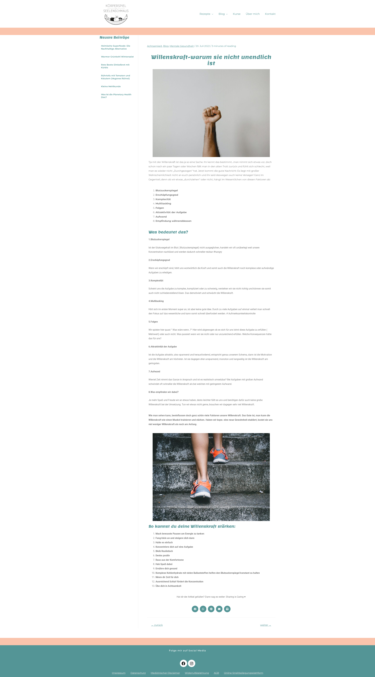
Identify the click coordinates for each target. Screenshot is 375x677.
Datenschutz (138, 673)
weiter (265, 624)
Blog (166, 46)
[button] (195, 609)
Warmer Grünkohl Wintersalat (117, 56)
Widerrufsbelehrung (197, 673)
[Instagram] (191, 663)
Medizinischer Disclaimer (165, 673)
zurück (157, 624)
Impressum (119, 673)
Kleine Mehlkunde (111, 86)
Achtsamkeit (154, 46)
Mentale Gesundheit (182, 46)
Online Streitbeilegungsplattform (243, 673)
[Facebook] (183, 663)
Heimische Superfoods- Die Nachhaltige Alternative (115, 47)
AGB (216, 673)
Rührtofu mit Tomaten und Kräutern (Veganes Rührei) (115, 77)
